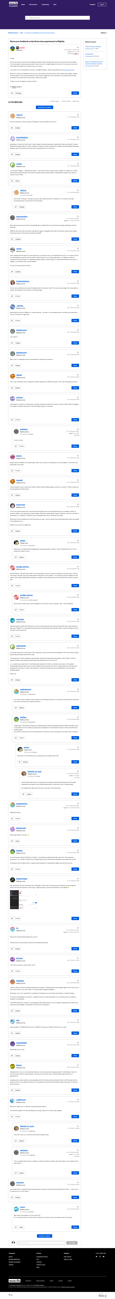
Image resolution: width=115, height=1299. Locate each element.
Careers (11, 1264)
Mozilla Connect (13, 4)
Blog (38, 1267)
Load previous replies (44, 107)
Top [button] (11, 1295)
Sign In (102, 4)
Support (92, 4)
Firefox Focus (41, 1264)
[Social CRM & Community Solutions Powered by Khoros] (102, 1295)
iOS (38, 1259)
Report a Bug (68, 1259)
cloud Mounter (89, 54)
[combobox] (57, 18)
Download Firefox (42, 1256)
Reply (75, 93)
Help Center (67, 1256)
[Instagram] (100, 1256)
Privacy (51, 1280)
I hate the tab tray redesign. (93, 46)
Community (45, 4)
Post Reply (72, 1243)
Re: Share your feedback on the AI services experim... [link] (40, 32)
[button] (12, 93)
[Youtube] (103, 1256)
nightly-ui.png (16, 86)
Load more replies (44, 1236)
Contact (70, 1280)
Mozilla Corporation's (16, 1285)
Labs (54, 4)
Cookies (60, 1280)
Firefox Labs (89, 48)
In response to (26, 195)
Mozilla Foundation (15, 1262)
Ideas (23, 4)
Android (39, 1262)
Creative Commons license (68, 1287)
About (11, 1256)
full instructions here (68, 70)
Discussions (33, 4)
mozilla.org (28, 1280)
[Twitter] (96, 1256)
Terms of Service (40, 1280)
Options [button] (103, 32)
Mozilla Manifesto (14, 1259)
